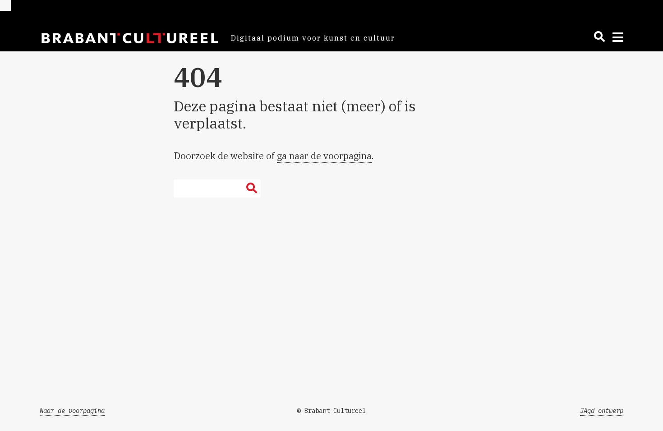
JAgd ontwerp (601, 411)
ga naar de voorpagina (324, 156)
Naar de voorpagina (72, 411)
